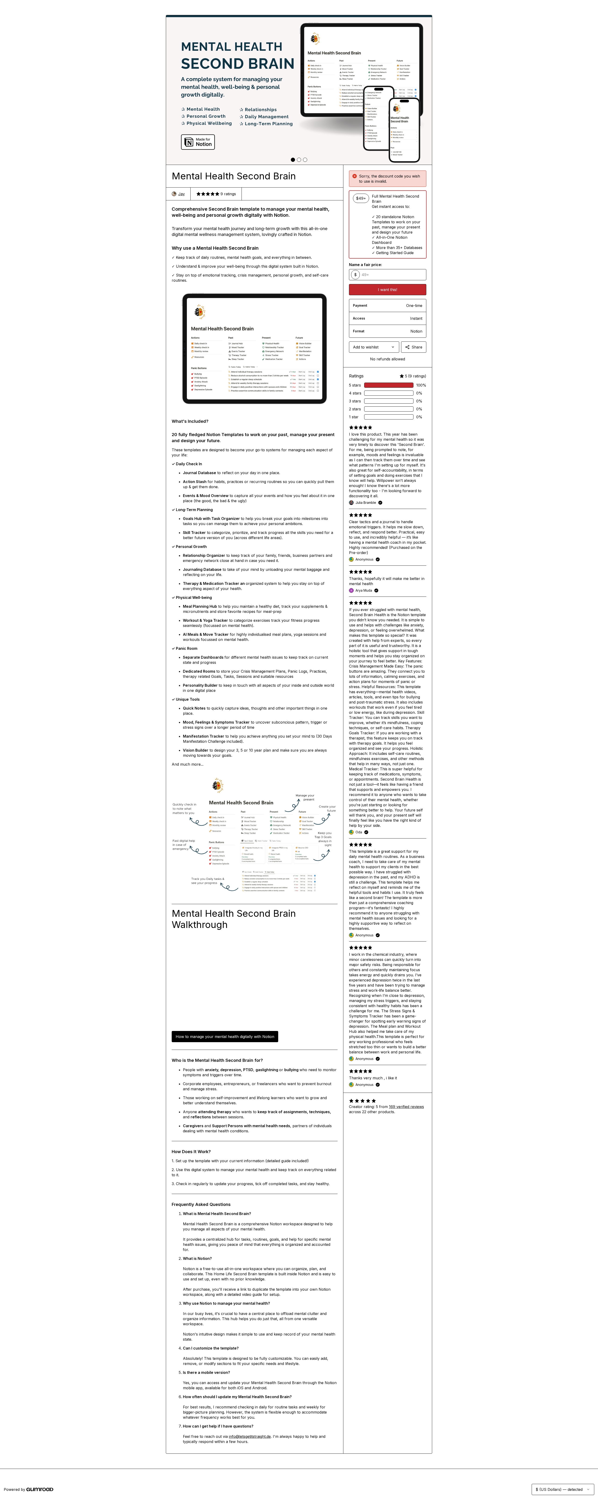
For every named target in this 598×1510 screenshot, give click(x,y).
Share (417, 347)
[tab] (293, 160)
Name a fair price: (365, 264)
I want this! (387, 289)
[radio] (387, 224)
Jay (181, 194)
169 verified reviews (406, 1106)
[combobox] (374, 347)
